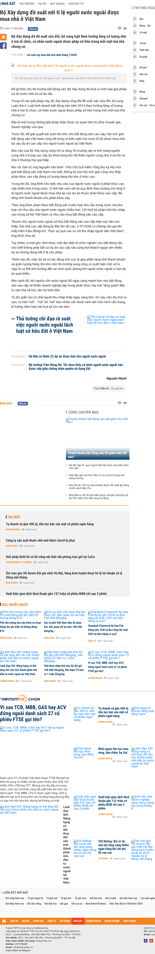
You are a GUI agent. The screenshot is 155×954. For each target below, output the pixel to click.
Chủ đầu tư (75, 3)
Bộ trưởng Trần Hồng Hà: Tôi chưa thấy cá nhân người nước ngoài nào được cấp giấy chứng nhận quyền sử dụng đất (76, 367)
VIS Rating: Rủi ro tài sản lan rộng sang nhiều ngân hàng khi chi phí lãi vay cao (113, 847)
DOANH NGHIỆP (112, 921)
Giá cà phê (110, 898)
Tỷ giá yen (66, 898)
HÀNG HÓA (38, 921)
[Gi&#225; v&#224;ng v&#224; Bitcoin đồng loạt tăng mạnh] (142, 714)
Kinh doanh (12, 546)
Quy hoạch (57, 3)
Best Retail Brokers (96, 903)
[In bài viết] (120, 28)
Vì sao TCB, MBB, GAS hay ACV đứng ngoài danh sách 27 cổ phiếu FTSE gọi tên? (107, 667)
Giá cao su (76, 903)
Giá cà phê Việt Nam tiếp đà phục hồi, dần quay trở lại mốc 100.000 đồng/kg (63, 627)
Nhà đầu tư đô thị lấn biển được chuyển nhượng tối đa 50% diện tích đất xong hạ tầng (98, 497)
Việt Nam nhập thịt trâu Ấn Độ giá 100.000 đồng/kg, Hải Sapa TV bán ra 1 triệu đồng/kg (64, 670)
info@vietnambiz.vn (23, 947)
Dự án (42, 3)
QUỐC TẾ (51, 921)
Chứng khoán (13, 529)
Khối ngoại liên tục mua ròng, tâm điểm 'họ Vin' (113, 751)
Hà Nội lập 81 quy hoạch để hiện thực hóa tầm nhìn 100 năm (99, 467)
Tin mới (13, 517)
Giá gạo (64, 903)
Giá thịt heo (50, 903)
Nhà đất (9, 3)
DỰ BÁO (25, 921)
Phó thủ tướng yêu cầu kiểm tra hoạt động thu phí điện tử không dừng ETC (20, 627)
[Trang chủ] (3, 37)
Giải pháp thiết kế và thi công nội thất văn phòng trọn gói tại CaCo (50, 557)
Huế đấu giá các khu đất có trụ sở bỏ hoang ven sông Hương (97, 477)
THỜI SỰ (14, 921)
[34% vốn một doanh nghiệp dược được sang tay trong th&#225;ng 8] (142, 802)
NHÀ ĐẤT (78, 921)
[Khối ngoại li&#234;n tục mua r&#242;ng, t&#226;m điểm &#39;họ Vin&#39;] (85, 754)
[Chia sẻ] (3, 45)
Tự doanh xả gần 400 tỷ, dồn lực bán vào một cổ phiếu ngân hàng (50, 524)
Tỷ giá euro (80, 898)
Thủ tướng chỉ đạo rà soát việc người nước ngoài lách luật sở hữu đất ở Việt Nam (44, 324)
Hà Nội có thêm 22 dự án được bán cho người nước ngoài (67, 356)
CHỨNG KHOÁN (93, 921)
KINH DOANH (129, 921)
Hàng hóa (49, 638)
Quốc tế (92, 641)
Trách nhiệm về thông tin (18, 950)
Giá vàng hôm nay (14, 898)
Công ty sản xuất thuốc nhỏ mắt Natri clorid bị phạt (40, 541)
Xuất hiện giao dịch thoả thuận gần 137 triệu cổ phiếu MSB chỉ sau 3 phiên (56, 594)
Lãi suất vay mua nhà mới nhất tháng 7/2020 (52, 55)
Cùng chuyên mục (83, 412)
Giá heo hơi (96, 898)
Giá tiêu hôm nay (128, 898)
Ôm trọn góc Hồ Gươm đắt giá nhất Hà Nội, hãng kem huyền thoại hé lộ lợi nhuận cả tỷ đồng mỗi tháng (64, 575)
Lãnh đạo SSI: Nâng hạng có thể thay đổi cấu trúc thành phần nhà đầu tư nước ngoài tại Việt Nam (18, 670)
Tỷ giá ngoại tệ (35, 898)
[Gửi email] (125, 28)
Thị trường (26, 3)
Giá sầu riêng (34, 903)
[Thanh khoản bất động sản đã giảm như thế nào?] (97, 439)
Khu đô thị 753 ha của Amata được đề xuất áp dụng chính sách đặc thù (99, 487)
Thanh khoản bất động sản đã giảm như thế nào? (97, 455)
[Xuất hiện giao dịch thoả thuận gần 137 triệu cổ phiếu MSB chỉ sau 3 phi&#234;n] (85, 802)
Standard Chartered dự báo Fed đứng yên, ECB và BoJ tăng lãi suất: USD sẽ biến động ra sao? (108, 630)
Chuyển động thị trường (19, 562)
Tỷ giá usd (51, 898)
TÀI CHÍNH (65, 921)
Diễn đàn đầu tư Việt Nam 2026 (126, 903)
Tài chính (103, 858)
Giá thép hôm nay (14, 903)
